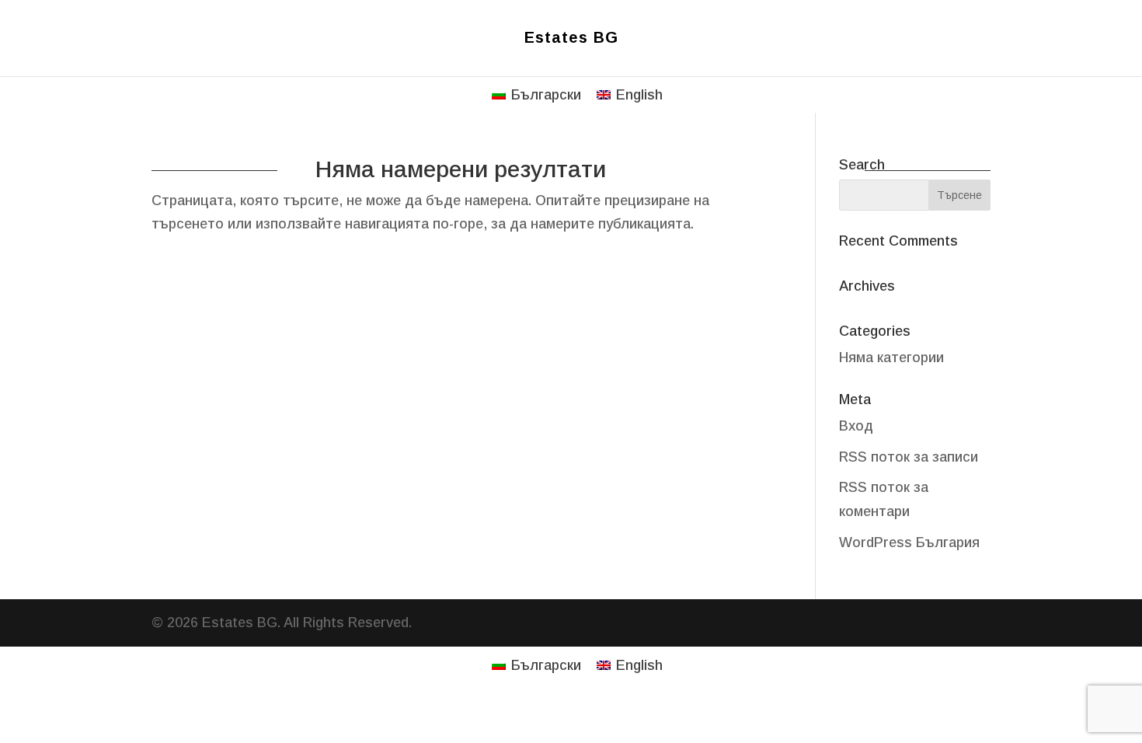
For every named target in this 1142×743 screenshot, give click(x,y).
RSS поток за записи (908, 457)
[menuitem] (536, 94)
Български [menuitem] (546, 95)
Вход (856, 426)
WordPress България (909, 542)
